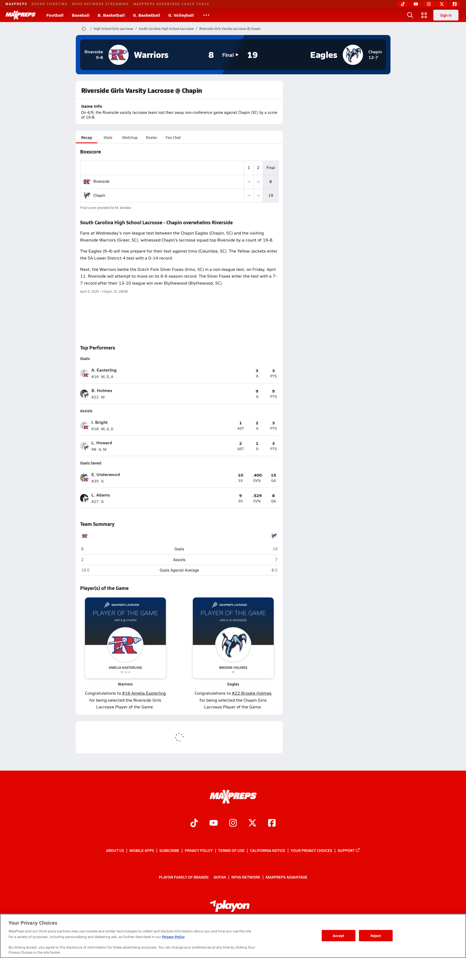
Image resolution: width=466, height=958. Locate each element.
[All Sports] (206, 15)
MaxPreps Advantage (286, 877)
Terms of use (231, 850)
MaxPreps (16, 4)
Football (55, 15)
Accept (338, 935)
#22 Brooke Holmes (252, 693)
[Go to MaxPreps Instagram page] (233, 823)
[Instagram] (429, 4)
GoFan (220, 877)
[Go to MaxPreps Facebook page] (272, 823)
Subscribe (169, 850)
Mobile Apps (141, 850)
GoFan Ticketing (50, 4)
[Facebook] (455, 4)
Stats (108, 137)
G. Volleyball (181, 15)
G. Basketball (146, 15)
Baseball (81, 15)
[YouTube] (416, 4)
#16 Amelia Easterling (144, 693)
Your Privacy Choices (311, 850)
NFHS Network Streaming (100, 4)
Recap (86, 137)
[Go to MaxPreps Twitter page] (252, 823)
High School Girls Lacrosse (113, 28)
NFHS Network (245, 877)
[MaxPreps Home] (20, 15)
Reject (376, 935)
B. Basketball (111, 15)
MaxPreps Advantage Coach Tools (171, 4)
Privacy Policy (199, 850)
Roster (151, 137)
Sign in (446, 15)
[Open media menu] (424, 15)
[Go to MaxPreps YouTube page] (213, 823)
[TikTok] (403, 4)
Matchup (130, 137)
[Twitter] (442, 4)
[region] (233, 936)
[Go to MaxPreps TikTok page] (194, 823)
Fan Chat (173, 137)
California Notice (267, 850)
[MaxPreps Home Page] (83, 28)
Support (346, 850)
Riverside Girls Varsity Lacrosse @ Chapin (230, 28)
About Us (115, 850)
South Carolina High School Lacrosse (166, 28)
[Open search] (410, 15)
